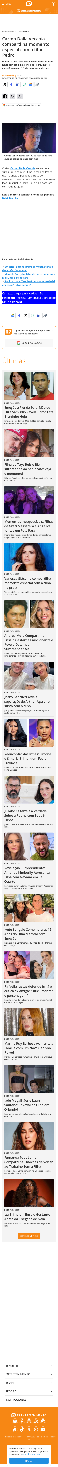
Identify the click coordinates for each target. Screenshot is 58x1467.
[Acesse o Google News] (31, 84)
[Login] (53, 3)
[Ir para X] (29, 1429)
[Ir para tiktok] (22, 1429)
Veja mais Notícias (29, 1236)
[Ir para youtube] (43, 1429)
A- (20, 96)
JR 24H (9, 1382)
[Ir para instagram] (29, 1421)
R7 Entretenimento (9, 31)
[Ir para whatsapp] (36, 1429)
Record (10, 1391)
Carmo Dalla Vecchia (22, 168)
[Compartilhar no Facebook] (11, 84)
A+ (12, 96)
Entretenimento (17, 1374)
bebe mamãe (8, 75)
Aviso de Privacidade (31, 1454)
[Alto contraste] (5, 96)
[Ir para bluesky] (15, 1421)
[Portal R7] (29, 3)
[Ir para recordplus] (15, 1429)
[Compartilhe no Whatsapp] (24, 84)
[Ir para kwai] (36, 1421)
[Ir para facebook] (22, 1421)
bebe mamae (24, 31)
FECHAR (29, 1460)
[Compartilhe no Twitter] (5, 84)
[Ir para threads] (43, 1421)
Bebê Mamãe (10, 198)
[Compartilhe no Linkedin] (18, 84)
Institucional (15, 1400)
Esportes (12, 1365)
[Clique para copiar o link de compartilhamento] (37, 84)
